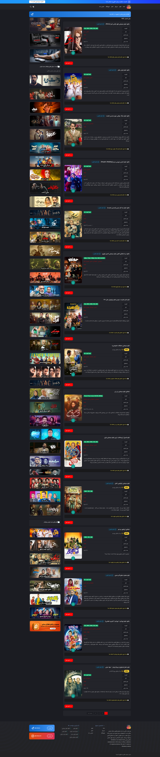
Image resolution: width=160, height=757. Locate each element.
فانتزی (88, 169)
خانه (124, 7)
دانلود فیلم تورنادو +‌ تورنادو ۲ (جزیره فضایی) (117, 621)
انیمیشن (98, 629)
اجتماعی (91, 123)
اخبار (112, 7)
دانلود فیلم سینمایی (66, 728)
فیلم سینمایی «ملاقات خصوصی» (121, 346)
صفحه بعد (90, 713)
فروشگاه (108, 7)
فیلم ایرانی (64, 731)
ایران (85, 38)
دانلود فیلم (75, 728)
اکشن (87, 32)
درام (84, 32)
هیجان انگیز (86, 78)
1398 (88, 632)
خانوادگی (95, 261)
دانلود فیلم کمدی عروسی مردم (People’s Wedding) (115, 162)
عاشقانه (91, 357)
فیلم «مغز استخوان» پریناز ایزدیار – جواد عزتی (117, 667)
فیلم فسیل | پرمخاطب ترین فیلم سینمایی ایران (117, 437)
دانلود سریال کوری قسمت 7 (37, 2)
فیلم (120, 7)
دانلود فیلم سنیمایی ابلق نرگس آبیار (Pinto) (118, 24)
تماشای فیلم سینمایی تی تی (122, 392)
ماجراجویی (86, 629)
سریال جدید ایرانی (74, 731)
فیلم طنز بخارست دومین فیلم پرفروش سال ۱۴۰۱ (117, 300)
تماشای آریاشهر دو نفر (124, 529)
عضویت (49, 728)
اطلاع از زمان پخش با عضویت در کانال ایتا (119, 14)
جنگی (87, 123)
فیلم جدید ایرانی (63, 734)
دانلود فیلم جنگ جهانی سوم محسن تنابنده (118, 116)
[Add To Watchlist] (73, 53)
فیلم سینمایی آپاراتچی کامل (122, 483)
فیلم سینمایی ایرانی (74, 737)
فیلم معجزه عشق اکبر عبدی (122, 575)
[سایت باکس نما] (129, 7)
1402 (85, 35)
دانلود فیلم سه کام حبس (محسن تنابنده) (118, 208)
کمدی (91, 78)
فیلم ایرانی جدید (74, 734)
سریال (116, 7)
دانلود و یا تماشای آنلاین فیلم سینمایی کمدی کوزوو (116, 254)
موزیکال (91, 307)
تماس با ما (101, 7)
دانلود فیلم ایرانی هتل (124, 70)
